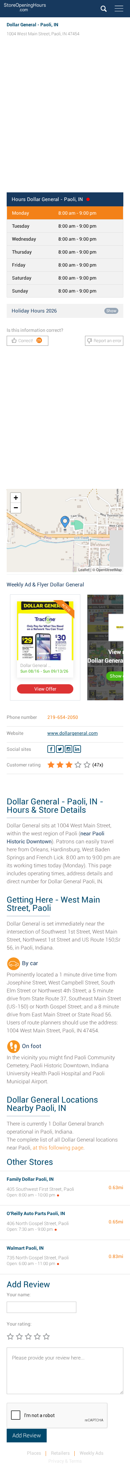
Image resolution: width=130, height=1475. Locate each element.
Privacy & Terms (65, 1461)
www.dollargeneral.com (72, 733)
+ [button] (16, 498)
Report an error (107, 340)
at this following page (58, 1148)
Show (111, 311)
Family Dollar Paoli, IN (30, 1179)
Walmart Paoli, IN (25, 1248)
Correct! (29, 340)
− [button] (16, 508)
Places (34, 1453)
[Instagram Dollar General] (68, 749)
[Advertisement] (65, 121)
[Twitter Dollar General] (60, 749)
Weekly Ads (91, 1453)
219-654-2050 (62, 717)
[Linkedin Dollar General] (77, 749)
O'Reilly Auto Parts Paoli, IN (36, 1213)
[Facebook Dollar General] (51, 749)
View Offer (45, 689)
